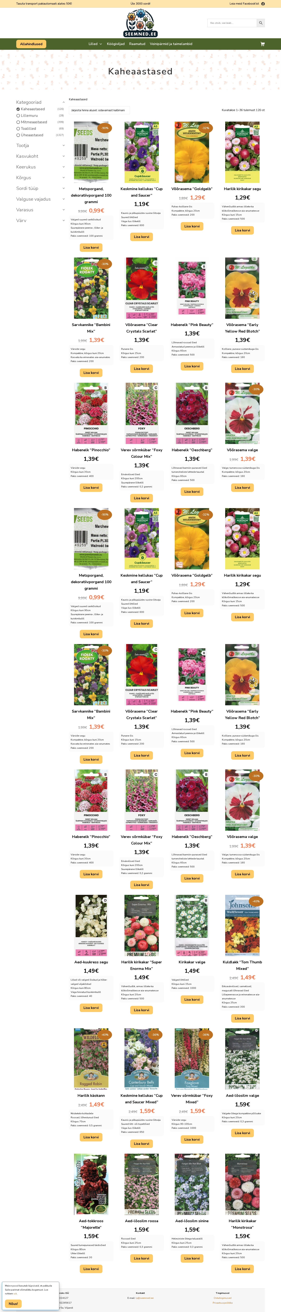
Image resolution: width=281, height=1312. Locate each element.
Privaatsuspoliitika (223, 1302)
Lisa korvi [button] (91, 247)
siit (15, 1293)
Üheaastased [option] (42, 135)
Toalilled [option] (42, 128)
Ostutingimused (222, 1298)
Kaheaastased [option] (42, 109)
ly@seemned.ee (144, 1298)
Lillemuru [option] (42, 115)
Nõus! (13, 1303)
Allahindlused (31, 44)
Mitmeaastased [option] (42, 122)
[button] (41, 102)
